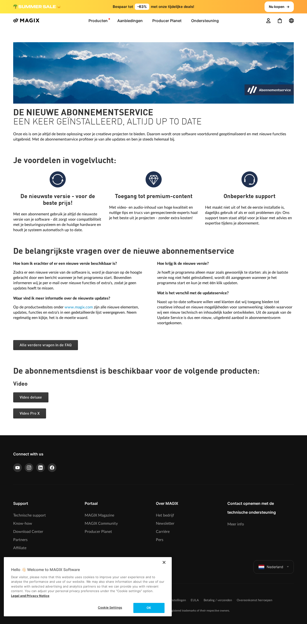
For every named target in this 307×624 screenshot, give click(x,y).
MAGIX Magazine (99, 515)
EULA (195, 600)
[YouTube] (17, 467)
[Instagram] (29, 467)
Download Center (28, 532)
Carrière (163, 532)
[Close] (164, 562)
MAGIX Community (101, 523)
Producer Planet (98, 532)
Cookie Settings (110, 607)
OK (149, 608)
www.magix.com (79, 307)
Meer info (235, 524)
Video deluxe (31, 398)
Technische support (29, 515)
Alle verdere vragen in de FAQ (45, 345)
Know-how (22, 523)
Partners (20, 540)
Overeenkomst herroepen (254, 600)
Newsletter (165, 523)
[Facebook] (52, 467)
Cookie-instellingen (172, 600)
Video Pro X (30, 414)
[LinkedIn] (40, 467)
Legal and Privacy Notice (30, 596)
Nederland (275, 567)
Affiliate (19, 548)
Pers (159, 540)
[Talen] (291, 20)
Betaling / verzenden (218, 600)
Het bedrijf (165, 515)
